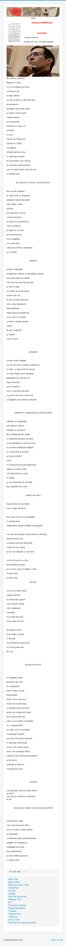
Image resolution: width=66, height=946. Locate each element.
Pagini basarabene (16, 907)
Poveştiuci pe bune (17, 905)
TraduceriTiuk (14, 913)
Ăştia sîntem (14, 881)
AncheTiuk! (13, 887)
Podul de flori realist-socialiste (22, 922)
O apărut (12, 910)
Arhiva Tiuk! (14, 919)
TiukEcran (13, 916)
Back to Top (57, 939)
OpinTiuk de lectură (17, 896)
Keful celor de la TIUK (18, 884)
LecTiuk (12, 890)
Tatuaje (11, 893)
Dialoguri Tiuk (14, 899)
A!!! (10, 902)
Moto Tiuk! (13, 879)
